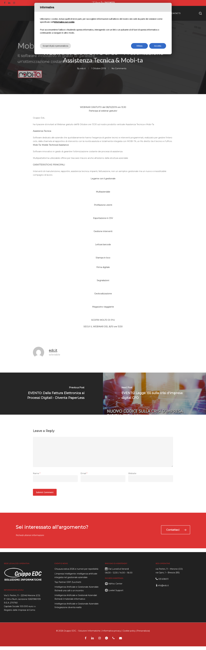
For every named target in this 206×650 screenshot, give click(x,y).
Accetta (157, 46)
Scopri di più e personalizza (55, 46)
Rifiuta (139, 46)
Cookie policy (129, 631)
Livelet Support (115, 590)
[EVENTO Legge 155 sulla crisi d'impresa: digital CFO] (154, 394)
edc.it (83, 68)
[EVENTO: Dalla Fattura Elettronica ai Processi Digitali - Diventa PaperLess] (51, 394)
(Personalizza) (143, 631)
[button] (175, 529)
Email (84, 473)
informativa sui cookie (64, 22)
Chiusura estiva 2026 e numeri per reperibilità (76, 569)
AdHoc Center (115, 583)
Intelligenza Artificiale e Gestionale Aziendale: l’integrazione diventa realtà (77, 605)
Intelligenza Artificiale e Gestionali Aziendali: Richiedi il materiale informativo (76, 597)
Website (132, 473)
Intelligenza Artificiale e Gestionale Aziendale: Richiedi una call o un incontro (77, 589)
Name (36, 473)
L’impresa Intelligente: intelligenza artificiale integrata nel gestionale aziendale (76, 575)
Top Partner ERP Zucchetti (68, 582)
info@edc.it (163, 585)
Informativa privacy (111, 631)
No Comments (119, 68)
